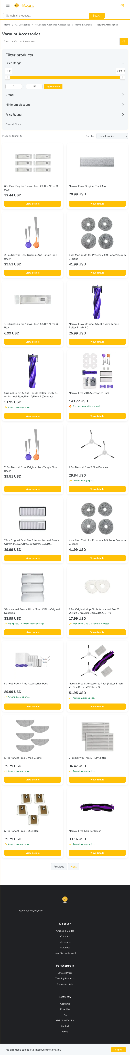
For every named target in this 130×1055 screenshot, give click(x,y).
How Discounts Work (65, 953)
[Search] (124, 41)
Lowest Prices (65, 973)
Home (7, 24)
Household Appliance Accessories (52, 24)
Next (74, 867)
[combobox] (46, 16)
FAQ (65, 1015)
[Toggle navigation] (8, 5)
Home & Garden (83, 24)
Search (97, 15)
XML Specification (65, 1020)
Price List (65, 1009)
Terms (65, 1031)
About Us (65, 1003)
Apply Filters (53, 86)
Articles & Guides (65, 930)
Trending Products (65, 978)
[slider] (7, 77)
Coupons (65, 936)
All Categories (22, 24)
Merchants (65, 942)
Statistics (65, 947)
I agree (118, 1049)
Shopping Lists (65, 984)
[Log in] (122, 6)
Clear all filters (13, 124)
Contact (65, 1026)
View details (33, 203)
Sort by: (90, 136)
